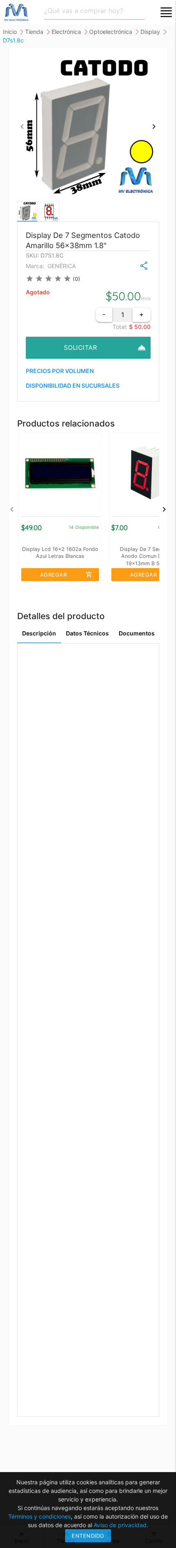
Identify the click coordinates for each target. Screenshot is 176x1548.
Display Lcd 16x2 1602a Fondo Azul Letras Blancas (60, 553)
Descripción (39, 633)
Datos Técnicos (87, 633)
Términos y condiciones (39, 1516)
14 (71, 527)
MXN (146, 299)
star (30, 278)
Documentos (137, 633)
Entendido (88, 1535)
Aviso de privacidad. (121, 1524)
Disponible (87, 527)
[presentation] (22, 126)
